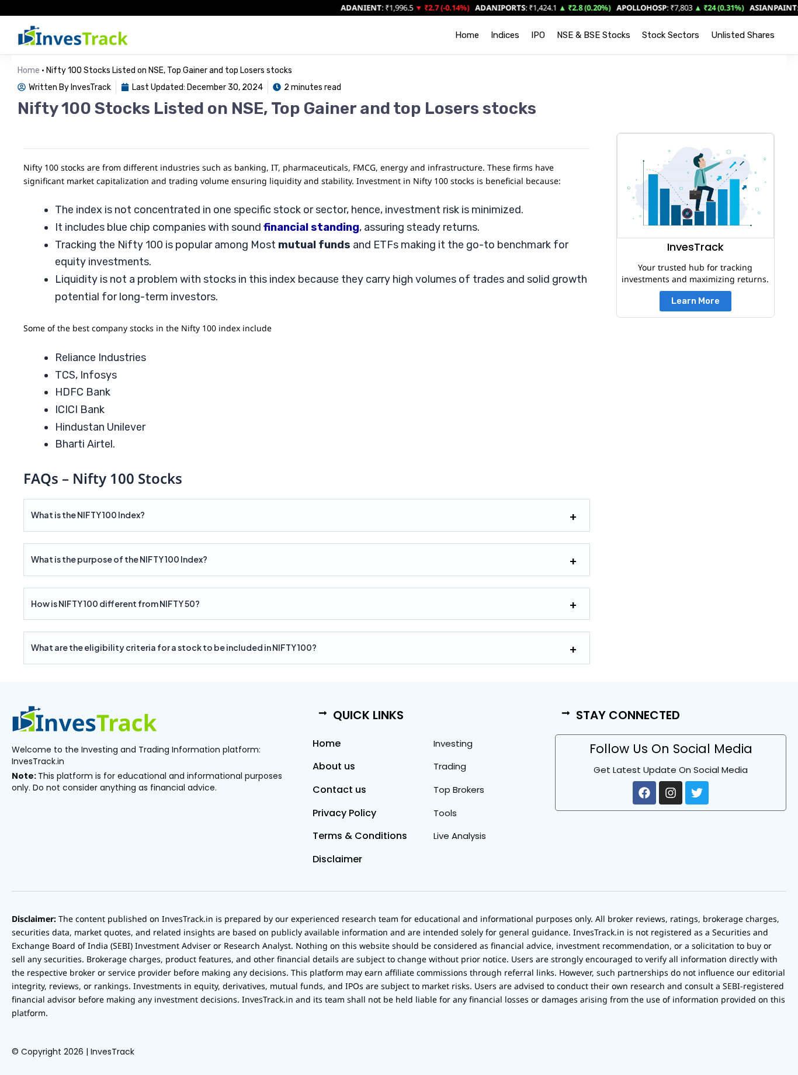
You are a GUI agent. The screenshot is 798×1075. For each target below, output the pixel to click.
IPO (538, 35)
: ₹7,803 (644, 7)
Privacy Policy (344, 813)
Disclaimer (337, 859)
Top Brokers (458, 789)
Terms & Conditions (360, 835)
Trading (449, 766)
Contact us (339, 789)
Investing (453, 743)
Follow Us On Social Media (670, 748)
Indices (505, 35)
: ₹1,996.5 (367, 7)
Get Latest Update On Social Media (671, 770)
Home (467, 35)
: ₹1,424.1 (506, 7)
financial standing (311, 227)
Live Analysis (459, 836)
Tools (445, 813)
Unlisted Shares (743, 35)
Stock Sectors (670, 35)
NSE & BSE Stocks (593, 35)
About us (334, 766)
